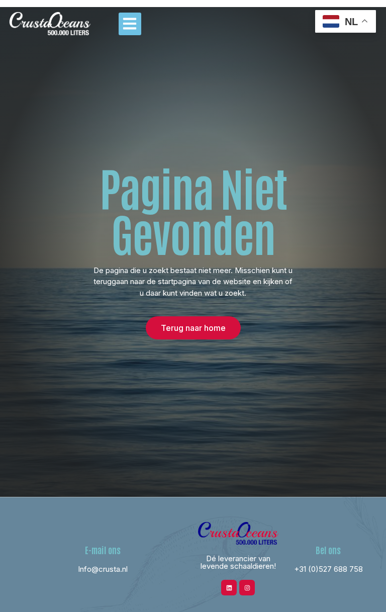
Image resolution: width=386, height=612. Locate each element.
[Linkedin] (229, 587)
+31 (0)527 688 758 (328, 569)
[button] (130, 24)
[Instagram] (247, 587)
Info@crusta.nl (103, 569)
